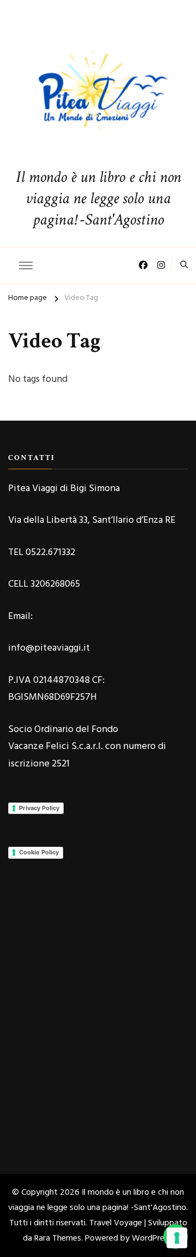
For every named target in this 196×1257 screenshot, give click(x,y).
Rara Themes (57, 1238)
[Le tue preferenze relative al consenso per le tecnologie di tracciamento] (177, 1238)
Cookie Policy (39, 852)
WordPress (152, 1238)
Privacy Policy (39, 808)
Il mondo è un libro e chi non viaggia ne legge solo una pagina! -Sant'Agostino (98, 199)
